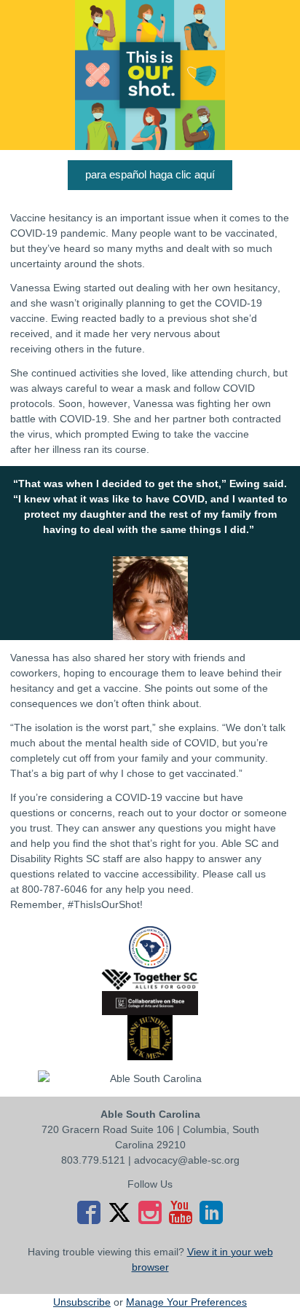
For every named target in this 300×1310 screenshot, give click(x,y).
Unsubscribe (82, 1302)
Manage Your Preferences (186, 1302)
